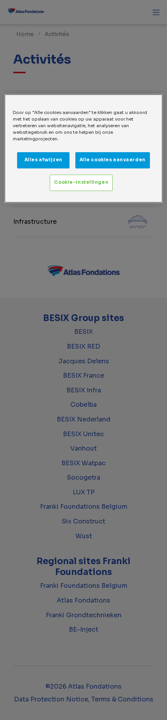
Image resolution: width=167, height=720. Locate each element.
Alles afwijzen (43, 159)
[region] (83, 148)
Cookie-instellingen (81, 182)
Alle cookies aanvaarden (113, 159)
